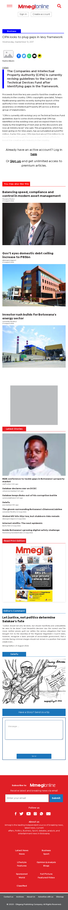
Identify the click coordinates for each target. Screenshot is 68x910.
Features (22, 866)
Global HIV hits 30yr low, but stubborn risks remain (30, 516)
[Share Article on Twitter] (24, 56)
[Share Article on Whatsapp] (29, 56)
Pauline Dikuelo (8, 61)
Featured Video (46, 878)
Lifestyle (22, 862)
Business (11, 31)
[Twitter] (22, 814)
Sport (46, 854)
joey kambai (7, 505)
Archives (20, 897)
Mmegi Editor (8, 646)
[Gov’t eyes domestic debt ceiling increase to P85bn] (34, 285)
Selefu (6, 502)
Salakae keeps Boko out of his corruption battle (29, 495)
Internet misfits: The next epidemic (22, 523)
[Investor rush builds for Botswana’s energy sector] (34, 346)
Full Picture (46, 874)
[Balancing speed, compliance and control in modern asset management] (34, 224)
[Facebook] (17, 814)
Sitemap (60, 897)
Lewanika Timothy (9, 321)
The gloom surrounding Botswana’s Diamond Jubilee (32, 509)
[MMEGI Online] (34, 7)
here (34, 154)
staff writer (6, 484)
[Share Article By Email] (34, 56)
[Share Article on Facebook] (19, 56)
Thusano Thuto (8, 199)
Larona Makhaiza (9, 498)
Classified (22, 886)
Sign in (23, 14)
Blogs (46, 866)
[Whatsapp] (42, 814)
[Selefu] (34, 681)
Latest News (21, 850)
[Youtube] (29, 814)
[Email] (49, 814)
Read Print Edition (14, 541)
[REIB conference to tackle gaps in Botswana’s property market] (34, 454)
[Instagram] (36, 814)
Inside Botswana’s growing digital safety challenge (31, 530)
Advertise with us (45, 897)
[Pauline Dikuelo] (8, 54)
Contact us (8, 897)
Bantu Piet (6, 526)
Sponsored (22, 874)
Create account (41, 14)
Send (34, 756)
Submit (56, 798)
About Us (31, 897)
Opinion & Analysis (46, 862)
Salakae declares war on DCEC (19, 488)
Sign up (15, 161)
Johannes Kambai (9, 491)
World (22, 878)
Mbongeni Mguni (9, 260)
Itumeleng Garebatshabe (12, 533)
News (22, 854)
